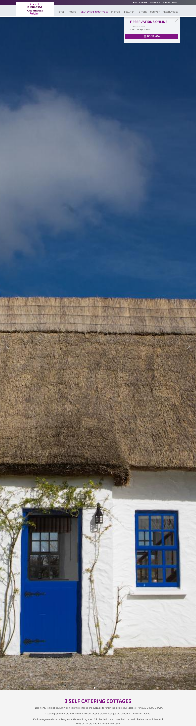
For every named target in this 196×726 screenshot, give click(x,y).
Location (129, 12)
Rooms (72, 12)
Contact (155, 12)
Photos (115, 12)
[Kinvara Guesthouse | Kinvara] (95, 688)
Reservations (170, 12)
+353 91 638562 (171, 2)
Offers (143, 12)
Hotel (61, 12)
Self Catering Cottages (94, 12)
